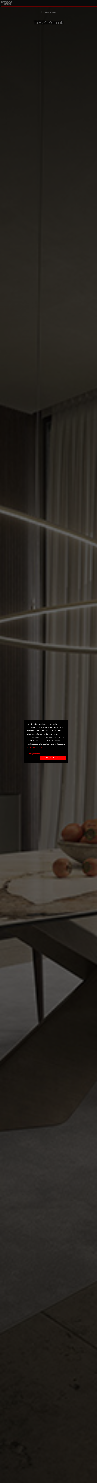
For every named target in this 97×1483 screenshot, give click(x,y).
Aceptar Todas (53, 758)
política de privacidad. (35, 747)
